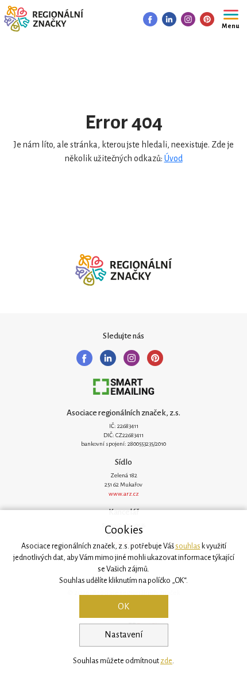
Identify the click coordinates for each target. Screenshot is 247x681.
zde (166, 661)
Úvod (173, 158)
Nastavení (123, 634)
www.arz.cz (124, 494)
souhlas (187, 546)
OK (123, 606)
